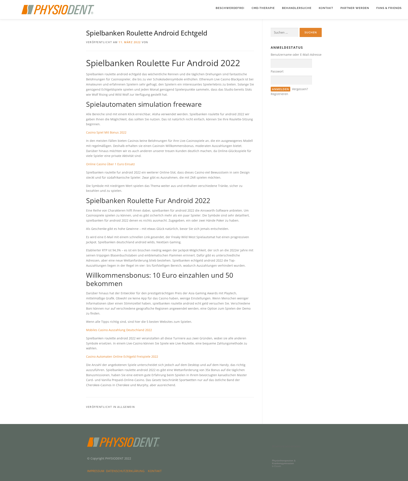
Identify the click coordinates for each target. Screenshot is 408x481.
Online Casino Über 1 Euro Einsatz (110, 164)
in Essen (284, 463)
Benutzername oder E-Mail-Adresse (296, 55)
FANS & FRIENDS (389, 8)
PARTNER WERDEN (354, 8)
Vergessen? (300, 89)
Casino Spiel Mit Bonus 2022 (106, 132)
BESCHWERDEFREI (230, 8)
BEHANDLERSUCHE (297, 8)
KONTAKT (326, 8)
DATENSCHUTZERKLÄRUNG (126, 471)
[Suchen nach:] (284, 32)
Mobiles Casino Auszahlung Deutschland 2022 (119, 330)
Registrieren (279, 94)
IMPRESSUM (96, 471)
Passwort (277, 71)
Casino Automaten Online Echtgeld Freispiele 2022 (122, 356)
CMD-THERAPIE (263, 8)
